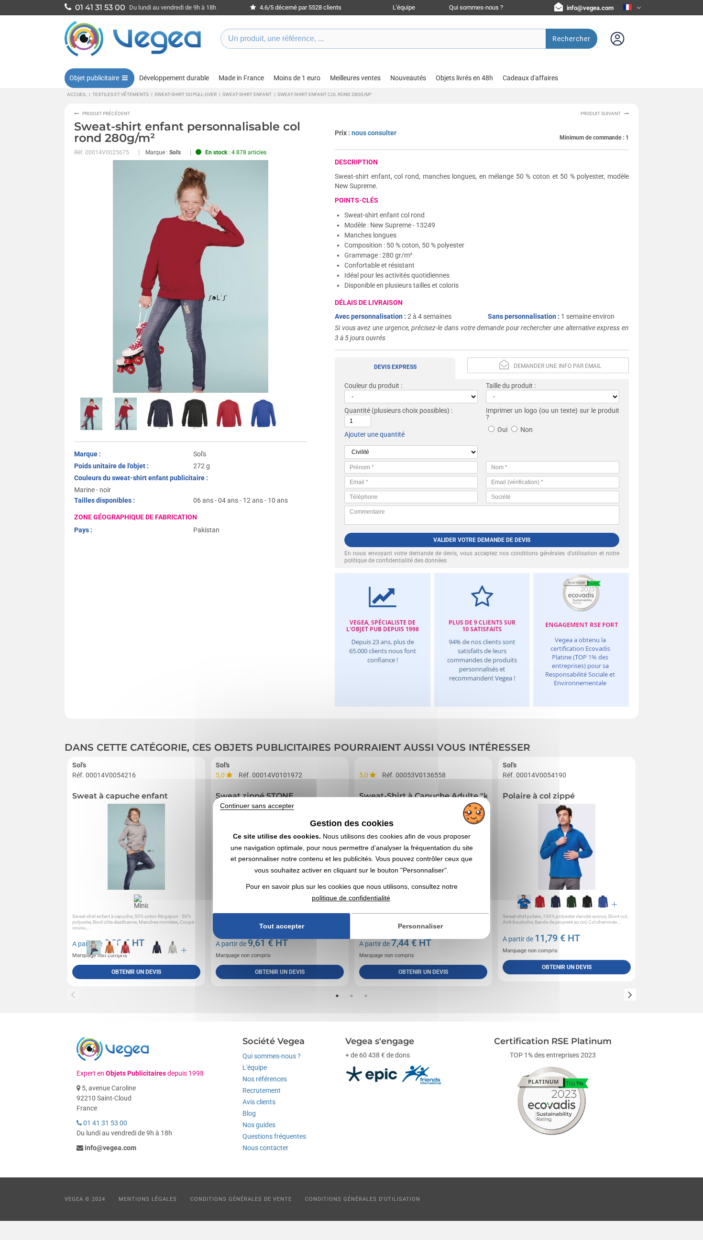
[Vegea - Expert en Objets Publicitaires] (133, 56)
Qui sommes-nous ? (476, 7)
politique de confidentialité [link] (351, 898)
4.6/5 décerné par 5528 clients (299, 7)
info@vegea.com (590, 7)
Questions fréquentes (274, 1136)
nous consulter (374, 133)
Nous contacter (265, 1148)
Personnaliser (420, 926)
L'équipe (404, 7)
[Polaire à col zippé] (567, 847)
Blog (249, 1113)
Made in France (241, 78)
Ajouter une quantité (374, 434)
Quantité (357, 410)
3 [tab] (366, 996)
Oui (502, 429)
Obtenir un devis (136, 972)
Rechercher (571, 39)
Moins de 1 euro (297, 78)
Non (526, 429)
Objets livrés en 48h (464, 78)
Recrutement (261, 1090)
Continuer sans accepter (257, 805)
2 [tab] (351, 996)
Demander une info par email (557, 366)
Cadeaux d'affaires (530, 78)
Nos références (264, 1079)
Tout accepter (281, 926)
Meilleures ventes (355, 78)
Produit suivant (601, 113)
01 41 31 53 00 (104, 1123)
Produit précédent (106, 113)
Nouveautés (408, 78)
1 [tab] (337, 996)
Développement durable (174, 78)
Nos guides (258, 1125)
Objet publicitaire (94, 78)
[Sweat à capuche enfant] (136, 847)
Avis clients (258, 1102)
